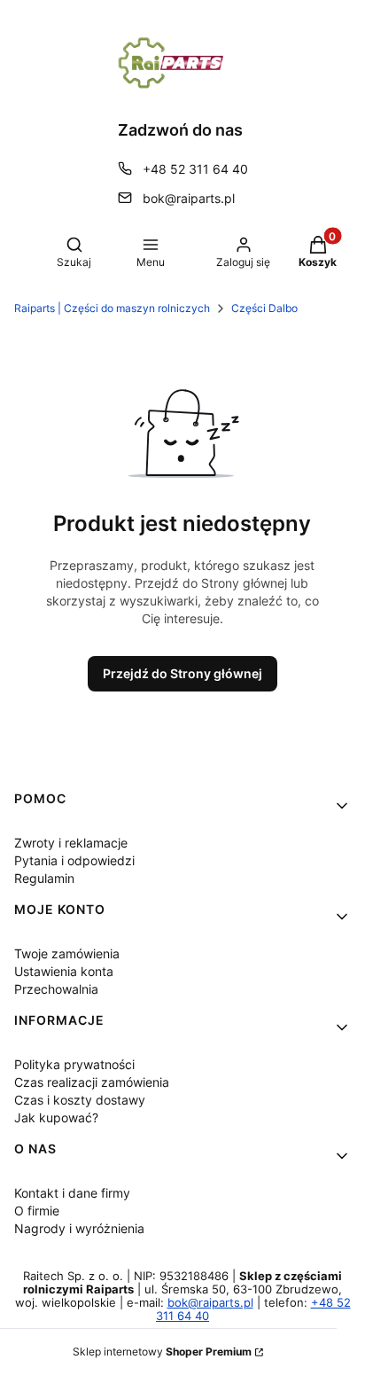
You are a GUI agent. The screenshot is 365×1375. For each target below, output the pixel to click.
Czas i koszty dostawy (79, 1099)
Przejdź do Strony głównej (182, 673)
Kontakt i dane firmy (72, 1192)
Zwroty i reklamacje (71, 842)
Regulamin (44, 878)
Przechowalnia (56, 988)
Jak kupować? (56, 1117)
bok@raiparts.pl (189, 198)
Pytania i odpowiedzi (74, 860)
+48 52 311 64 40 (195, 168)
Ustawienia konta (63, 971)
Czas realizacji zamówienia (91, 1082)
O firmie (36, 1210)
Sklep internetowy (162, 1351)
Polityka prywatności (74, 1064)
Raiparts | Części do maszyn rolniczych (112, 308)
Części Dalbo (264, 308)
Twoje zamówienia (67, 953)
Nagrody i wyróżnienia (79, 1228)
